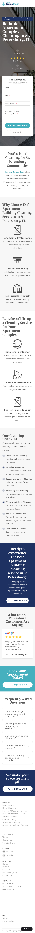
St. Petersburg (8, 843)
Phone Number (11, 104)
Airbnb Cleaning (9, 817)
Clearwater (7, 840)
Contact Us (7, 875)
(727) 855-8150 (19, 600)
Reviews (6, 867)
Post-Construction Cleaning (14, 814)
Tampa (5, 837)
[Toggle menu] (30, 3)
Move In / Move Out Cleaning (15, 811)
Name (7, 87)
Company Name (11, 114)
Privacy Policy (8, 921)
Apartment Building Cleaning (15, 825)
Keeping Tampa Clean (14, 172)
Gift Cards (6, 870)
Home (5, 864)
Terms (5, 918)
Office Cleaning (9, 820)
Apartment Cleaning (11, 822)
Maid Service (8, 805)
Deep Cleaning (9, 808)
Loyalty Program (9, 873)
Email (7, 95)
